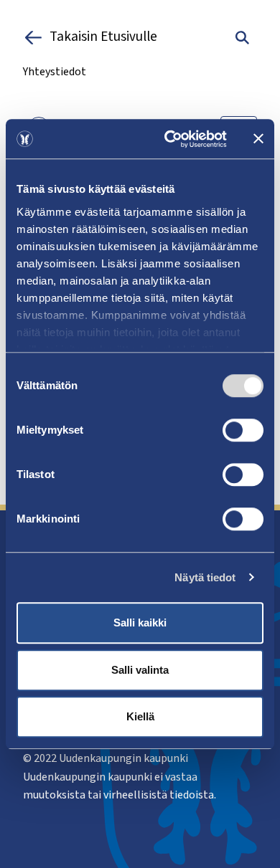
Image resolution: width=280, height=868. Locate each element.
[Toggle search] (242, 37)
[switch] (243, 430)
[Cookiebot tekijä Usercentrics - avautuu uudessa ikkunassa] (170, 139)
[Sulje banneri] (258, 139)
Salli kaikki (140, 622)
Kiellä (140, 716)
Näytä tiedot (204, 577)
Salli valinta (140, 670)
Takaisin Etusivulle (103, 37)
